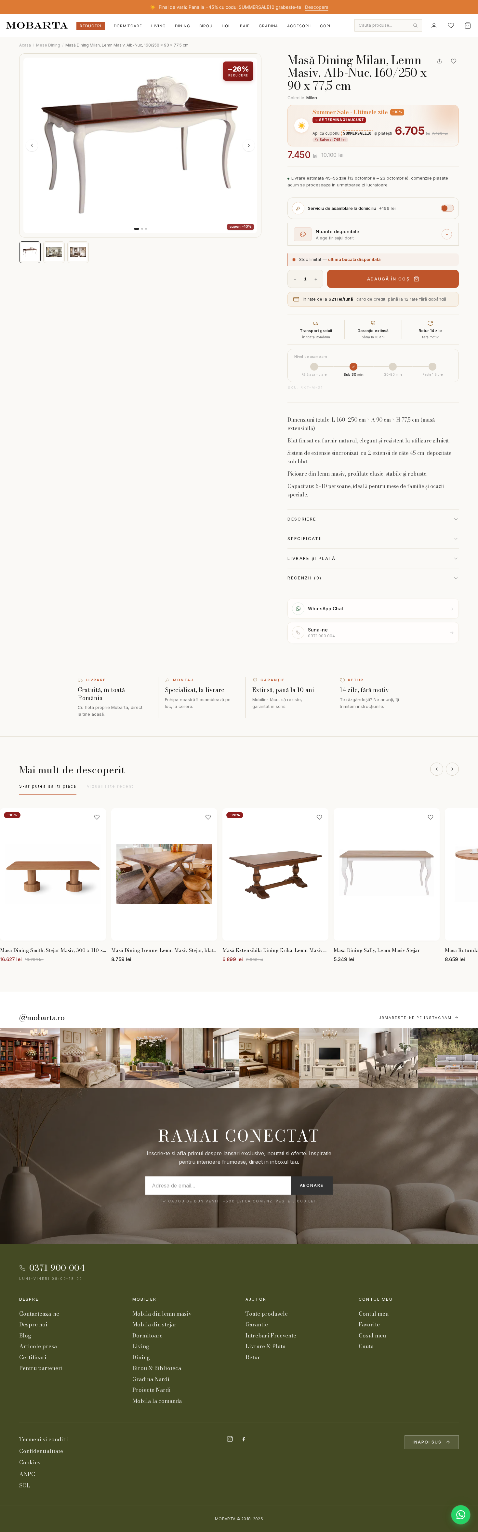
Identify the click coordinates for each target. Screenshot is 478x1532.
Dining (182, 26)
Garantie (257, 1324)
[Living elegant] (149, 1058)
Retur (253, 1357)
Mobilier (144, 1299)
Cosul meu (372, 1335)
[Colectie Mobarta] (329, 1058)
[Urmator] (452, 769)
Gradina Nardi (150, 1379)
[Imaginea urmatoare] (249, 145)
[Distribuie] (439, 61)
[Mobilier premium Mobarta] (269, 1058)
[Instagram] (229, 1439)
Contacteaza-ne (39, 1313)
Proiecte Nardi (151, 1390)
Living (158, 26)
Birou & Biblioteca (156, 1368)
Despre (29, 1299)
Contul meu (376, 1299)
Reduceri (90, 26)
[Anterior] (436, 769)
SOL (24, 1485)
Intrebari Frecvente (271, 1335)
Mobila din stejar (154, 1324)
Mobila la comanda (157, 1401)
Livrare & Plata (265, 1346)
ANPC (27, 1474)
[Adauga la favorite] (453, 61)
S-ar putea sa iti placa (48, 786)
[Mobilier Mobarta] (30, 1058)
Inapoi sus (427, 1442)
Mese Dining (48, 45)
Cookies (29, 1462)
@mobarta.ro (42, 1017)
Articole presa (38, 1346)
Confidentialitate (41, 1451)
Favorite (369, 1324)
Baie (245, 26)
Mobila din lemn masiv (162, 1313)
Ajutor (256, 1299)
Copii (326, 26)
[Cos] (467, 25)
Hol (226, 26)
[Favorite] (451, 25)
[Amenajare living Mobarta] (90, 1058)
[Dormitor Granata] (209, 1058)
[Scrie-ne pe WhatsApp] (460, 1514)
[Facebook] (243, 1439)
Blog (25, 1335)
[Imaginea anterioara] (32, 145)
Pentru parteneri (41, 1368)
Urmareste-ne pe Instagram (415, 1017)
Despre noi (33, 1324)
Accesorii (299, 26)
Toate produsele (267, 1313)
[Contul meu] (434, 25)
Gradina (268, 26)
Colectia (302, 97)
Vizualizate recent (110, 786)
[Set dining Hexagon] (388, 1058)
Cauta (366, 1346)
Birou (206, 26)
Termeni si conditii (44, 1439)
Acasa (25, 45)
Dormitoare (128, 26)
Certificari (32, 1357)
